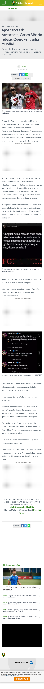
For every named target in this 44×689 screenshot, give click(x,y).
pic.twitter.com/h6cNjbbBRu (22, 507)
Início (3, 8)
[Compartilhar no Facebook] (20, 75)
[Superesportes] (13, 3)
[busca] (40, 3)
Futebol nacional (12, 8)
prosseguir (22, 679)
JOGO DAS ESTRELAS (10, 26)
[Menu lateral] (4, 3)
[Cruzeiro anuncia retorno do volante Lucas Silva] (22, 576)
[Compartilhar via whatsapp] (26, 74)
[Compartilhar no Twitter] (23, 75)
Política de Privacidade (13, 676)
